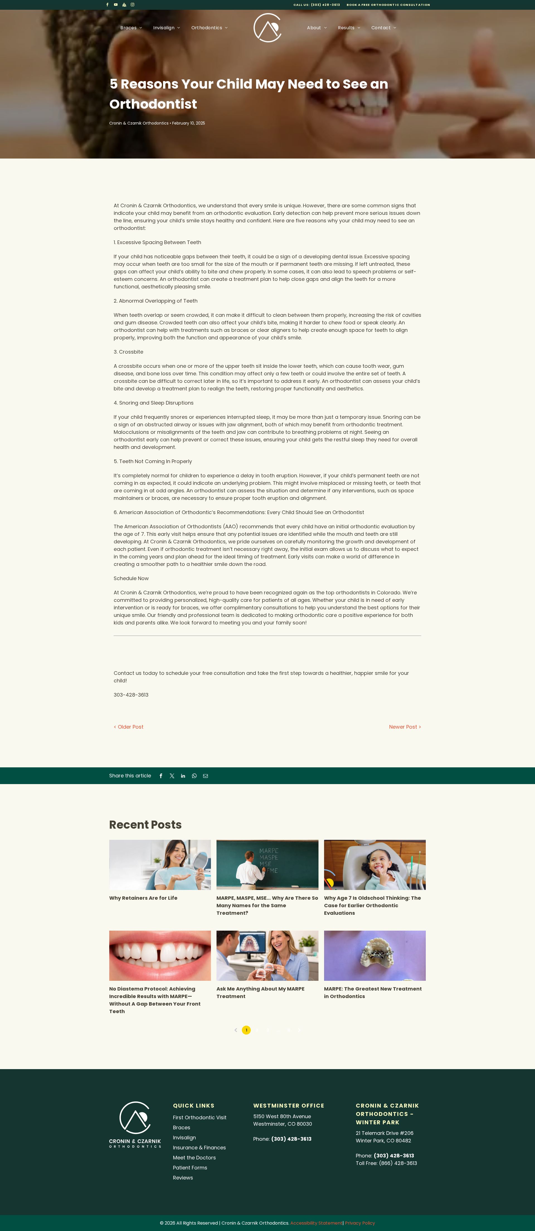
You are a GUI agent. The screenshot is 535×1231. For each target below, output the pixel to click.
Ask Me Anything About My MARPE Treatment (261, 992)
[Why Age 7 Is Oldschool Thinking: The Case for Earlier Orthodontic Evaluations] (375, 865)
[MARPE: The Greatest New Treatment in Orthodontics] (375, 956)
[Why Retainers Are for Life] (160, 865)
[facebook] (107, 5)
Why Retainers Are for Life (143, 897)
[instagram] (132, 5)
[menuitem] (131, 28)
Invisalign (184, 1137)
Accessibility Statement (316, 1223)
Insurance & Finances (199, 1147)
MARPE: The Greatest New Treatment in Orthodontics (373, 992)
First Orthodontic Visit (200, 1117)
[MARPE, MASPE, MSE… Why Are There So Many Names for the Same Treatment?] (267, 865)
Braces (181, 1127)
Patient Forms (190, 1167)
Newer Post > (405, 726)
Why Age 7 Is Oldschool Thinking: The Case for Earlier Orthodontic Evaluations (372, 905)
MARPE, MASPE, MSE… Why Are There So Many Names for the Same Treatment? (267, 905)
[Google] (124, 5)
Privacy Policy (360, 1223)
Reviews (183, 1177)
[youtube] (116, 5)
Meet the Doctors (194, 1157)
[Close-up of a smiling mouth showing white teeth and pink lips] (160, 956)
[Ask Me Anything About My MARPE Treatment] (267, 956)
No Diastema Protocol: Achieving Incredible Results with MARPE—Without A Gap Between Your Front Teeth (155, 1000)
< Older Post (129, 726)
